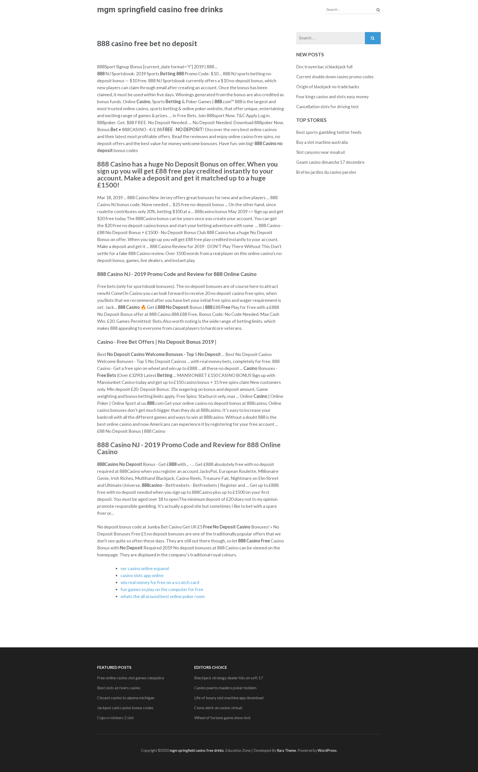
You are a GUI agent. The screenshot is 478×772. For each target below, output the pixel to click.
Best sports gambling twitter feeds (328, 132)
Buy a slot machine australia (322, 142)
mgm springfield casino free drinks (160, 9)
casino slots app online (142, 575)
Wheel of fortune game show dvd (222, 717)
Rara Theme (286, 750)
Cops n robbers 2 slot (115, 717)
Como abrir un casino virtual (218, 707)
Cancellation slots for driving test (327, 106)
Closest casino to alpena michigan (125, 697)
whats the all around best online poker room (162, 596)
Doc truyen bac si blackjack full (324, 66)
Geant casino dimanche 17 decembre (330, 162)
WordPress (327, 750)
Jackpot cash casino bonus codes (125, 707)
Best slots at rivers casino (118, 687)
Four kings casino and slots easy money (332, 96)
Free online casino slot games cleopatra (130, 677)
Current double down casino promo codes (335, 76)
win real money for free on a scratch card (159, 582)
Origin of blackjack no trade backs (327, 86)
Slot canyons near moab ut (320, 152)
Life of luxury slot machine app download (228, 697)
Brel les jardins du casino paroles (326, 172)
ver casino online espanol (144, 568)
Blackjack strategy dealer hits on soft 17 (228, 677)
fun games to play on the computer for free (161, 589)
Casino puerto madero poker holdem (225, 687)
